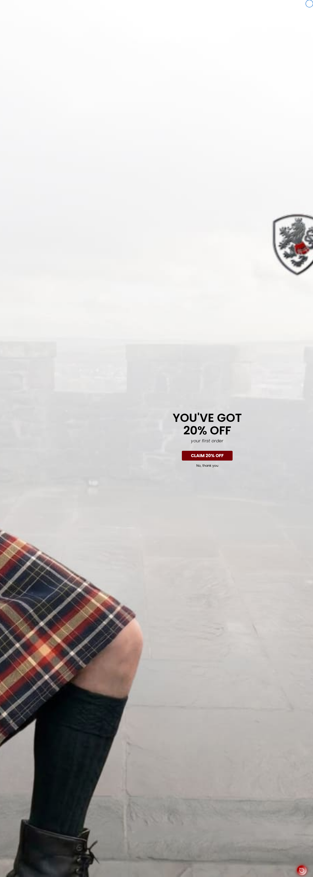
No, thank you (207, 465)
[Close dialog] (309, 3)
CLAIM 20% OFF (207, 456)
